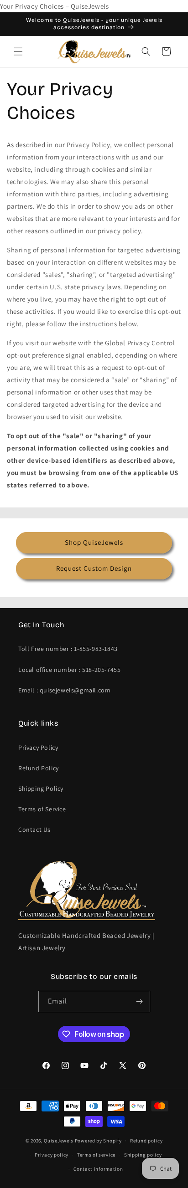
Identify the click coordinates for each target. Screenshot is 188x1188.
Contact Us (34, 829)
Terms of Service (42, 809)
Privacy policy (51, 1155)
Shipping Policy (40, 788)
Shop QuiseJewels (94, 542)
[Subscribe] (140, 1001)
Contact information (98, 1169)
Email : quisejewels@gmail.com (64, 690)
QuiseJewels (58, 1140)
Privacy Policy (38, 747)
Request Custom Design (94, 568)
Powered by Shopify (98, 1140)
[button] (18, 51)
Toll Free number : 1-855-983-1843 (68, 649)
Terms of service (96, 1155)
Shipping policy (143, 1155)
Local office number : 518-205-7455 (69, 670)
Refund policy (146, 1140)
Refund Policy (38, 768)
